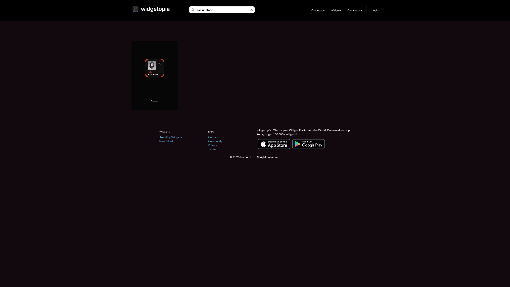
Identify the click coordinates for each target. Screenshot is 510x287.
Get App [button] (316, 10)
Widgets (336, 10)
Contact (213, 137)
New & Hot (166, 141)
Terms (212, 149)
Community (354, 10)
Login (375, 10)
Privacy (212, 145)
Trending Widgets (170, 137)
